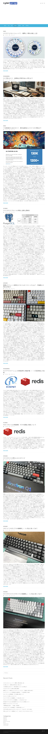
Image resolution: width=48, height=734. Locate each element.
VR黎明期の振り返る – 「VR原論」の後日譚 (11, 705)
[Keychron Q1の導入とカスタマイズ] (24, 477)
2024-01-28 (12, 129)
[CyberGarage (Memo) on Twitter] (41, 3)
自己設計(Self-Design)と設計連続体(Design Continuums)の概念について (16, 701)
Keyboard (5, 283)
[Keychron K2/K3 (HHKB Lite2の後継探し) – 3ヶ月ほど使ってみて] (24, 612)
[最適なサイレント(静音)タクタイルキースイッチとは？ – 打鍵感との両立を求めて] (24, 305)
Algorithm (5, 717)
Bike (23, 25)
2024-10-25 (12, 80)
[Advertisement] (24, 15)
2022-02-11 (12, 459)
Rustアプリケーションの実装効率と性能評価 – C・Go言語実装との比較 (24, 371)
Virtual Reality (5, 725)
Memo (15, 25)
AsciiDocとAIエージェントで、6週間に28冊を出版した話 (20, 33)
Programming (6, 76)
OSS (8, 25)
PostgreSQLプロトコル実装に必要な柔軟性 (16, 210)
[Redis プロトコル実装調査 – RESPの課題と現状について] (24, 432)
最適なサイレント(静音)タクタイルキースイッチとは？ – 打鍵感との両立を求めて (23, 286)
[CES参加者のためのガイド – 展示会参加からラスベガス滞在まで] (24, 148)
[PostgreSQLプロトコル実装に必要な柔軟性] (24, 219)
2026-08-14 (12, 35)
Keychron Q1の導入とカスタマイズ (14, 458)
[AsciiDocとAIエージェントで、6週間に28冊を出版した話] (24, 47)
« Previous (6, 672)
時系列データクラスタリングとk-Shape (10, 703)
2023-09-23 (12, 212)
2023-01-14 (12, 374)
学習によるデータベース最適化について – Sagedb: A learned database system (18, 711)
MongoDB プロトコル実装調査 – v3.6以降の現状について (13, 707)
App (12, 25)
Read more (5, 70)
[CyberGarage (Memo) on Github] (42, 3)
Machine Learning (6, 721)
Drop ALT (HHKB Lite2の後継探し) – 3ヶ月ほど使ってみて (20, 528)
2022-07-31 (12, 426)
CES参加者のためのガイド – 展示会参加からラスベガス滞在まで (22, 128)
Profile (27, 25)
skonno (6, 35)
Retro (19, 25)
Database (5, 208)
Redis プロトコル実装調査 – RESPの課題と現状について (19, 425)
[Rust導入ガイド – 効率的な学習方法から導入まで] (24, 89)
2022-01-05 (12, 530)
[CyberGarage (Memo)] (10, 3)
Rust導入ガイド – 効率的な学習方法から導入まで (18, 78)
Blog (5, 25)
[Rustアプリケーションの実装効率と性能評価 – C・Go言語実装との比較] (24, 382)
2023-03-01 (12, 288)
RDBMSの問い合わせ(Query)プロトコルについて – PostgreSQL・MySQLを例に (17, 709)
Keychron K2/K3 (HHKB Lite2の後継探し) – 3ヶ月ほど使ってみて (22, 594)
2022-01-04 (12, 595)
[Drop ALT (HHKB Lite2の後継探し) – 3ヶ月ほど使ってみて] (24, 547)
